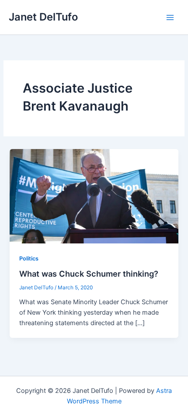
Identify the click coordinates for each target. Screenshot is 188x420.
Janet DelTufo (43, 16)
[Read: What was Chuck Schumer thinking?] (94, 196)
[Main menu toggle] (170, 17)
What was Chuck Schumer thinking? (88, 273)
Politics (28, 258)
